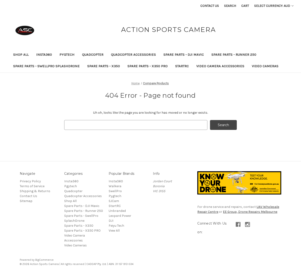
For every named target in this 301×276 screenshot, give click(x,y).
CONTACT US (209, 6)
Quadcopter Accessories (133, 54)
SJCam (114, 201)
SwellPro (115, 191)
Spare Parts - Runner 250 (233, 54)
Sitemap (26, 201)
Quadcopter (92, 54)
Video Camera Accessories (220, 66)
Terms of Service (32, 186)
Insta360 (44, 54)
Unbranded (117, 211)
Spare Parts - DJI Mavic (183, 54)
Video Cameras (265, 66)
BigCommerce (44, 259)
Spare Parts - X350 (103, 66)
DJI (111, 221)
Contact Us (28, 196)
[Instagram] (247, 224)
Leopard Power (120, 216)
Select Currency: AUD (272, 6)
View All (114, 231)
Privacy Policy (30, 181)
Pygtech (67, 54)
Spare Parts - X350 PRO (147, 66)
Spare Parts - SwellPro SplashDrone (46, 66)
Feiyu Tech (116, 226)
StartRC (182, 66)
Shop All (21, 54)
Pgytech (70, 186)
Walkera (115, 186)
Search (230, 6)
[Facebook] (238, 224)
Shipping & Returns (35, 191)
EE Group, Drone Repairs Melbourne (250, 212)
